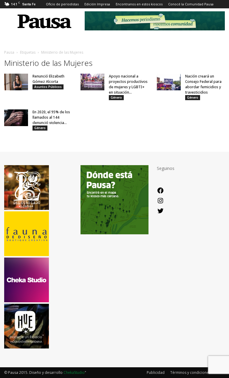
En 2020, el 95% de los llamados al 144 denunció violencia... (51, 117)
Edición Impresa (97, 4)
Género (116, 97)
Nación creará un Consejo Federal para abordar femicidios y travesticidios (203, 84)
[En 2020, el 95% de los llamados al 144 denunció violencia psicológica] (16, 117)
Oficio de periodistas (62, 4)
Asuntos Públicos (48, 87)
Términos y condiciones (190, 372)
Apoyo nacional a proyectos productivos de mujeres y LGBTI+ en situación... (128, 84)
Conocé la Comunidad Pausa (190, 4)
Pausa (9, 52)
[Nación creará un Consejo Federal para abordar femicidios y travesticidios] (169, 82)
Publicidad (156, 372)
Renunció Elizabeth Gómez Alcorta (48, 79)
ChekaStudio (74, 372)
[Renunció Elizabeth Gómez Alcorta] (16, 82)
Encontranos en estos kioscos (139, 4)
